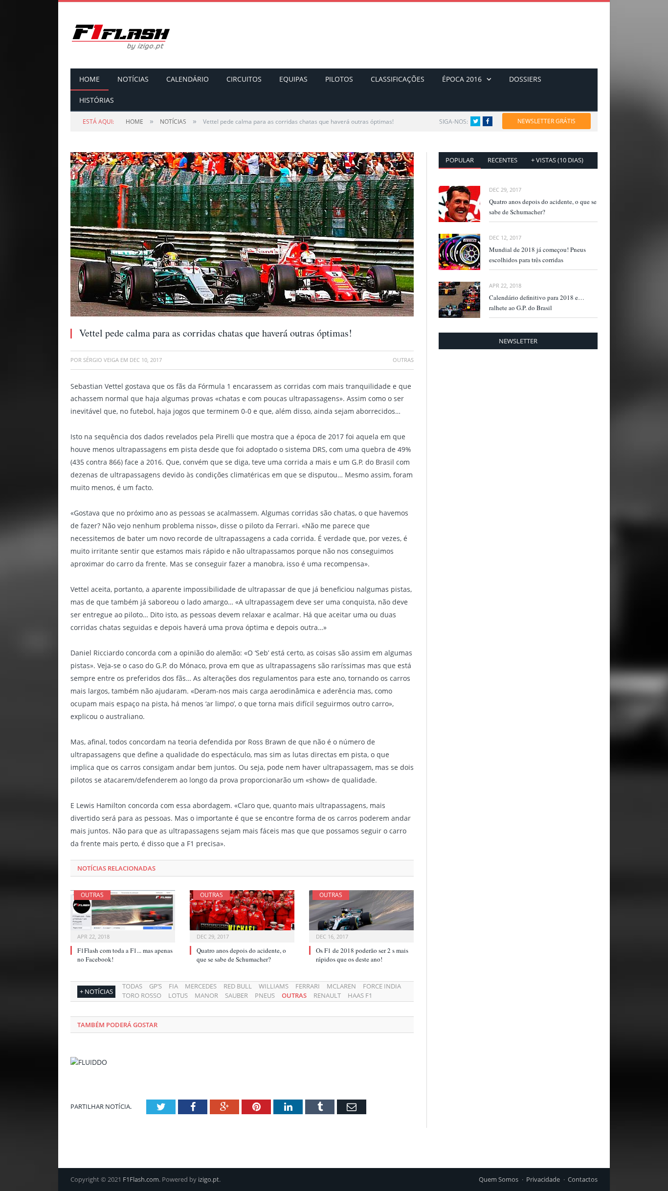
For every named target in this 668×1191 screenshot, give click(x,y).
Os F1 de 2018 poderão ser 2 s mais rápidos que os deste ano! (362, 955)
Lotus (178, 995)
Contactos (583, 1179)
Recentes (502, 160)
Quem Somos (498, 1179)
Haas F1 (360, 995)
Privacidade (543, 1179)
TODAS (132, 986)
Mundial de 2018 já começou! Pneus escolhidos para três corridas (537, 254)
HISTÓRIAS (96, 100)
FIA (173, 986)
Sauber (236, 995)
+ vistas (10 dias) (557, 160)
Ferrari (307, 986)
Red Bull (237, 986)
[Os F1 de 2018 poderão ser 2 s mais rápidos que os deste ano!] (361, 915)
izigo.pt (208, 1179)
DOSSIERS (525, 79)
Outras (92, 895)
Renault (327, 995)
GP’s (155, 986)
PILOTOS (339, 79)
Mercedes (201, 986)
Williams (274, 986)
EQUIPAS (293, 79)
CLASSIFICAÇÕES (397, 79)
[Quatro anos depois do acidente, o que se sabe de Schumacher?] (242, 915)
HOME (89, 79)
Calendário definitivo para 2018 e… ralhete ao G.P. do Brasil (536, 302)
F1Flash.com (141, 1179)
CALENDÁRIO (187, 79)
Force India (382, 986)
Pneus (265, 995)
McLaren (341, 986)
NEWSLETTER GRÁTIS (546, 121)
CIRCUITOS (244, 79)
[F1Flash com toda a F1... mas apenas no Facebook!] (122, 915)
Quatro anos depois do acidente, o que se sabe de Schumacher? (241, 955)
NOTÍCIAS (133, 79)
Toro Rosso (141, 995)
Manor (206, 995)
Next (394, 229)
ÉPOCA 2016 (462, 79)
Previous (89, 229)
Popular (459, 160)
